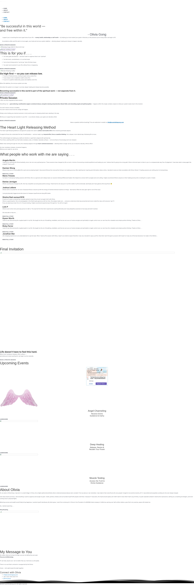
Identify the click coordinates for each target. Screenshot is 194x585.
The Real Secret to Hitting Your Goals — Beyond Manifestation (97, 378)
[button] (97, 16)
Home (5, 8)
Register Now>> (101, 383)
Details (91, 383)
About (5, 10)
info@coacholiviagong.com (116, 122)
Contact (6, 12)
